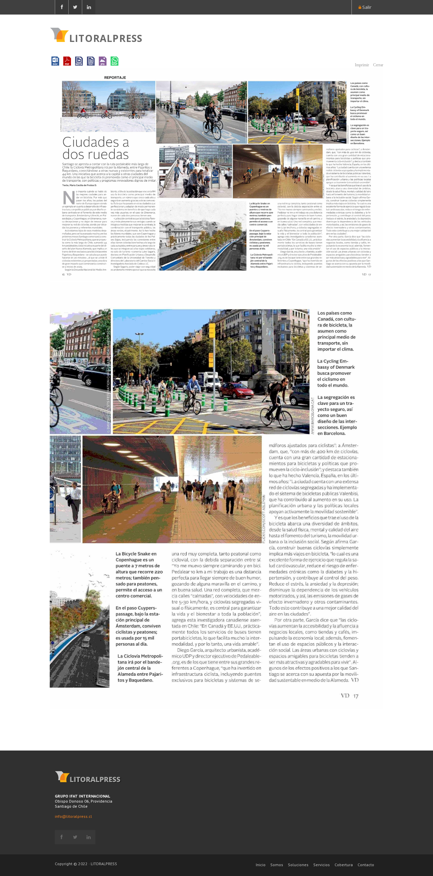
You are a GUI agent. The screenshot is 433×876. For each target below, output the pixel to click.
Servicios (321, 864)
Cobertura (344, 864)
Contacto (366, 864)
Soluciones (298, 864)
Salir (366, 7)
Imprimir (361, 65)
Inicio (261, 864)
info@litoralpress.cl (73, 816)
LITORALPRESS (105, 37)
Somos (276, 864)
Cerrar (377, 65)
